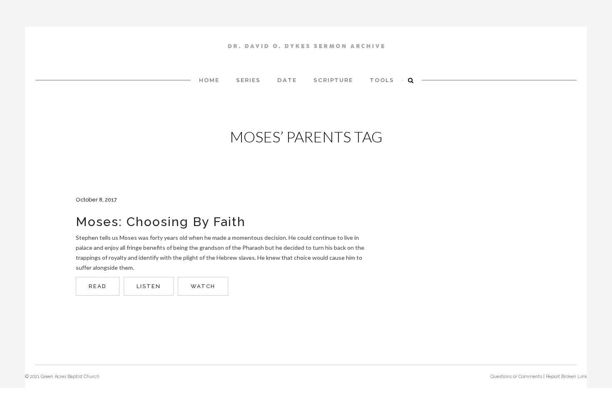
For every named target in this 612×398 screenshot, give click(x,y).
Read (98, 286)
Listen (149, 286)
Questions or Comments (516, 376)
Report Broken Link (566, 376)
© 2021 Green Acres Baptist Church (62, 376)
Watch (203, 286)
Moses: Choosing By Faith (161, 221)
